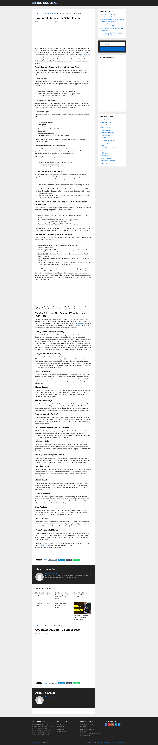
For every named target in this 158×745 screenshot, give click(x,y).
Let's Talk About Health (108, 148)
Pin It (45, 560)
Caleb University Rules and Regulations (88, 725)
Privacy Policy (61, 731)
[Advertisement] (63, 35)
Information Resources (116, 3)
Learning (104, 145)
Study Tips (104, 163)
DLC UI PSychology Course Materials (88, 730)
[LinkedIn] (116, 724)
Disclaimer (60, 729)
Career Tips (84, 3)
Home (87, 742)
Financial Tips (105, 135)
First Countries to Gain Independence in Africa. (43, 594)
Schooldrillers (36, 724)
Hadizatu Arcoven (51, 573)
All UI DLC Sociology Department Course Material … (90, 734)
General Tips (105, 138)
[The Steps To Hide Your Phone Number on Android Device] (82, 608)
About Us (60, 724)
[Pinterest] (109, 724)
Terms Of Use (122, 742)
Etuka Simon (49, 697)
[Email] (119, 724)
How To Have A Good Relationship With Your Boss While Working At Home (62, 595)
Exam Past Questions (99, 3)
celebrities (80, 323)
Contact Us (60, 727)
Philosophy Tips (106, 153)
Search (112, 49)
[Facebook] (106, 724)
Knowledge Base (106, 143)
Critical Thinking (106, 127)
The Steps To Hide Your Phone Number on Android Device (81, 617)
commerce (86, 55)
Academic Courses (107, 120)
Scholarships (105, 155)
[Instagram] (112, 724)
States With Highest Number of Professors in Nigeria (82, 595)
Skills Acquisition (106, 158)
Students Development (108, 160)
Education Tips (71, 3)
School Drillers (44, 3)
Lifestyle (104, 150)
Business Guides (106, 122)
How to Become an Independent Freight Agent (61, 605)
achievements (44, 545)
